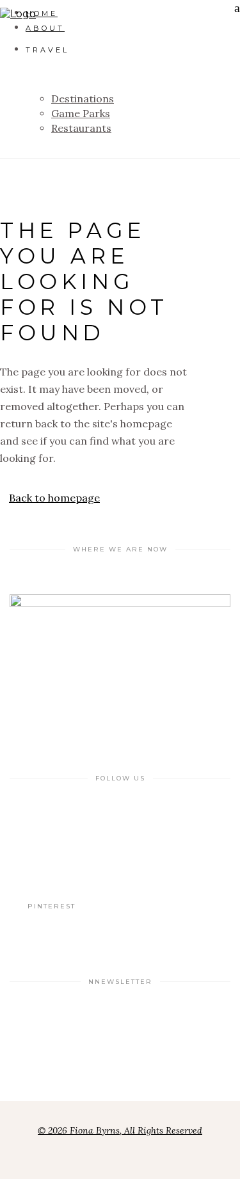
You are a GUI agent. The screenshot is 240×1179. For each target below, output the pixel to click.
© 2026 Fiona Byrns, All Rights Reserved (120, 1130)
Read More (51, 838)
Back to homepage (54, 497)
